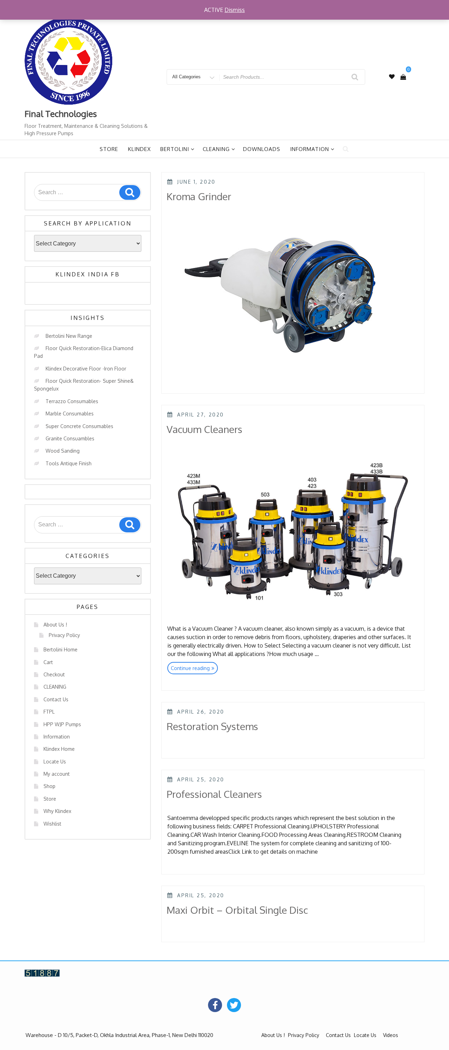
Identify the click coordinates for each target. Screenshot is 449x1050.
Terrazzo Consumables (72, 401)
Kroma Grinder (199, 196)
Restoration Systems (212, 726)
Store (109, 149)
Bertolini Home (60, 649)
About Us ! (55, 625)
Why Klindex (57, 811)
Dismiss (234, 9)
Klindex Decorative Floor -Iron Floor (86, 369)
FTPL (49, 712)
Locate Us (54, 761)
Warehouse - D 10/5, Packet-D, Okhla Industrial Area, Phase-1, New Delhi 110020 (119, 1035)
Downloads (261, 149)
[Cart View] (403, 76)
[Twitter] (234, 1005)
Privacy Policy (64, 635)
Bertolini (174, 149)
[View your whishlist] (392, 76)
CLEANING (54, 687)
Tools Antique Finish (69, 463)
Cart (48, 662)
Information (309, 149)
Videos (390, 1035)
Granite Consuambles (70, 438)
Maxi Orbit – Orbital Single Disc (237, 910)
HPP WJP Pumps (62, 724)
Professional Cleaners (214, 794)
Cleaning (216, 149)
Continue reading (194, 669)
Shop (49, 786)
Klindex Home (59, 749)
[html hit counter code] (42, 973)
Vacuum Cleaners (204, 429)
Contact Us (55, 699)
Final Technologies (61, 113)
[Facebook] (215, 1005)
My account (56, 774)
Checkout (54, 674)
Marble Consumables (70, 413)
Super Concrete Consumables (79, 426)
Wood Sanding (63, 451)
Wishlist (52, 824)
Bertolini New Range (69, 336)
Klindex (139, 149)
